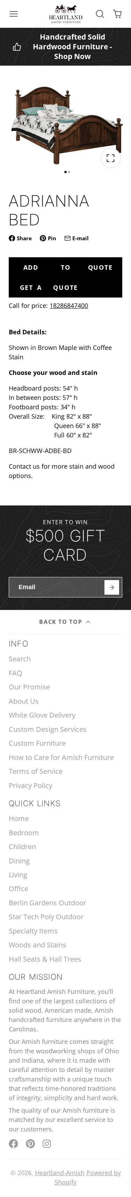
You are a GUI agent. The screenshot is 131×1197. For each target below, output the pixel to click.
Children (22, 846)
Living (18, 874)
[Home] (65, 14)
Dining (19, 860)
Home (19, 818)
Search (20, 658)
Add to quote (68, 267)
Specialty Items (33, 931)
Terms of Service (36, 771)
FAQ (15, 673)
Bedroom (24, 832)
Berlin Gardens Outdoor (47, 902)
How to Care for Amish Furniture (61, 757)
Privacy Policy (30, 785)
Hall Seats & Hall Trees (45, 959)
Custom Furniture (37, 743)
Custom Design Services (48, 729)
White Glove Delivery (42, 715)
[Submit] (111, 587)
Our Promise (29, 687)
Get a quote (49, 287)
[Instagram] (47, 1143)
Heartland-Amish (60, 1173)
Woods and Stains (37, 944)
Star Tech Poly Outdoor (46, 916)
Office (18, 888)
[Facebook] (13, 1143)
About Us (24, 701)
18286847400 (69, 305)
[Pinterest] (30, 1143)
